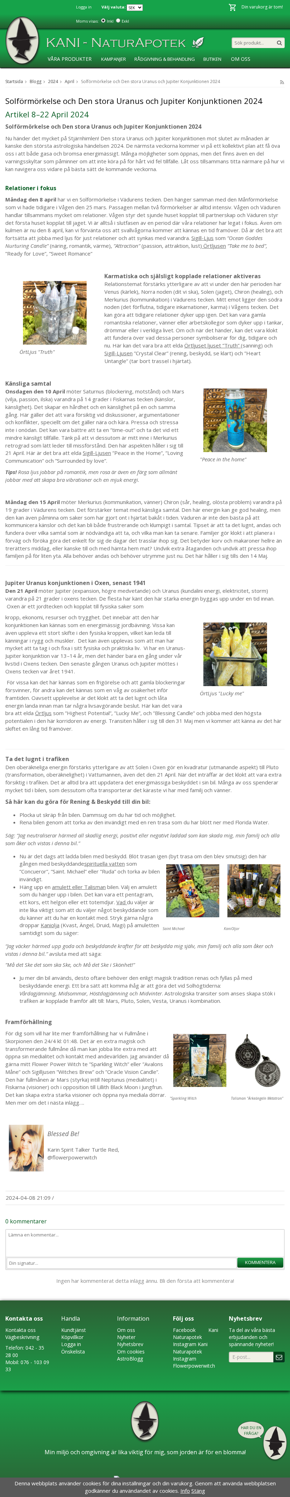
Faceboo (183, 1330)
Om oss (126, 1330)
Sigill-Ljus (202, 237)
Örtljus (43, 713)
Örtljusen (214, 245)
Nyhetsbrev (130, 1344)
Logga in (84, 7)
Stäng (198, 1490)
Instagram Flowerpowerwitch (194, 1362)
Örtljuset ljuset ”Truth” (212, 345)
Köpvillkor (72, 1337)
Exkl (125, 21)
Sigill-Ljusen (118, 353)
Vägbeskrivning (22, 1337)
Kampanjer (113, 59)
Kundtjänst (73, 1330)
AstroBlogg (62, 73)
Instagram (184, 1344)
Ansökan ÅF (135, 73)
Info (185, 1490)
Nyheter (126, 1337)
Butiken (212, 59)
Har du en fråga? (251, 1430)
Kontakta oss (20, 1330)
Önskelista (73, 1351)
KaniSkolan (98, 73)
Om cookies (131, 1351)
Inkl (110, 21)
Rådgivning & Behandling (164, 59)
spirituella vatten (104, 863)
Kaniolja (50, 925)
